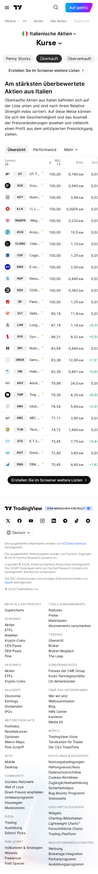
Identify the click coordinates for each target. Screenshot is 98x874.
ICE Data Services (74, 543)
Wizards (11, 853)
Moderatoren (15, 808)
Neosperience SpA (35, 278)
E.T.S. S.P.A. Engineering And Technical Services (35, 441)
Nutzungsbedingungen (66, 762)
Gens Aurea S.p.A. (35, 360)
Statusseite (57, 798)
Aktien (10, 625)
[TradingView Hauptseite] (18, 7)
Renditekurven (16, 731)
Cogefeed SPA (35, 255)
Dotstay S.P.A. (35, 453)
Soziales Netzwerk (19, 782)
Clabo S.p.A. (35, 244)
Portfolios (12, 726)
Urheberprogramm (19, 797)
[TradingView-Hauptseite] (23, 508)
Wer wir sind (58, 696)
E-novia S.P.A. (35, 267)
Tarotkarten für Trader (66, 742)
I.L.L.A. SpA (35, 209)
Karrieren (56, 717)
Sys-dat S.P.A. (35, 336)
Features (55, 610)
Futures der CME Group (67, 671)
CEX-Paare (13, 646)
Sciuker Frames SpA (35, 185)
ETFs (8, 630)
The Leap (56, 656)
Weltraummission (61, 701)
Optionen (12, 737)
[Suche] (56, 7)
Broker (54, 646)
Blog (52, 706)
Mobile (10, 762)
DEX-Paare (13, 651)
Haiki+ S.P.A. (35, 371)
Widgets (55, 813)
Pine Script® (14, 747)
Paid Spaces (14, 863)
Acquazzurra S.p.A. (35, 232)
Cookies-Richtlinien (63, 777)
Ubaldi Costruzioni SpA (35, 406)
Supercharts (14, 610)
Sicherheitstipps (61, 788)
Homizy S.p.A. (35, 197)
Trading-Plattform (62, 834)
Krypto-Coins (15, 640)
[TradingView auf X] (8, 520)
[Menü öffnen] (7, 7)
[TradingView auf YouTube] (31, 520)
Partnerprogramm (62, 859)
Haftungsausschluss (64, 767)
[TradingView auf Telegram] (65, 520)
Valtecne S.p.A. (35, 313)
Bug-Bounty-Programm (67, 793)
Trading (11, 822)
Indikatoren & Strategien (24, 848)
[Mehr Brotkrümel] (25, 21)
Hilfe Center (58, 711)
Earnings (11, 701)
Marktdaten (58, 620)
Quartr (9, 582)
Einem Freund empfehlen (24, 792)
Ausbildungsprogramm (66, 864)
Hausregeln (13, 803)
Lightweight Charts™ (64, 823)
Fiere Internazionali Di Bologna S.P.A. (35, 302)
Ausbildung (13, 828)
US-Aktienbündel (62, 681)
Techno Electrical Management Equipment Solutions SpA (35, 429)
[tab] (18, 59)
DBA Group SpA (35, 464)
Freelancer (13, 858)
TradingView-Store (63, 737)
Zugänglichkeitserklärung (68, 783)
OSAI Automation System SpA (35, 290)
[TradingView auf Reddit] (88, 520)
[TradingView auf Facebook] (19, 520)
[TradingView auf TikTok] (76, 520)
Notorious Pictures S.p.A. (35, 348)
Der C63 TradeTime (64, 747)
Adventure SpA (35, 383)
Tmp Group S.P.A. (35, 395)
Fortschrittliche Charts (66, 829)
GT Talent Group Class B (35, 174)
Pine (8, 656)
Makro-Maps (14, 742)
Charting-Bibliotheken (65, 818)
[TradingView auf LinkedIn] (53, 520)
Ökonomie (12, 696)
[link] (46, 70)
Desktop (11, 767)
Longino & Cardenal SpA (35, 325)
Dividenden (13, 706)
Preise (53, 615)
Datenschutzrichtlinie (65, 772)
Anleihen (11, 635)
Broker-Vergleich (61, 651)
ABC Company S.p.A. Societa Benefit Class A (35, 418)
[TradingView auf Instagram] (42, 520)
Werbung (56, 849)
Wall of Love (14, 787)
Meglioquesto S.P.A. (35, 220)
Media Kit (56, 722)
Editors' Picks (15, 833)
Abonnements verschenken (70, 626)
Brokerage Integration (66, 854)
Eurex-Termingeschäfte (67, 676)
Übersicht (56, 640)
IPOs (8, 711)
